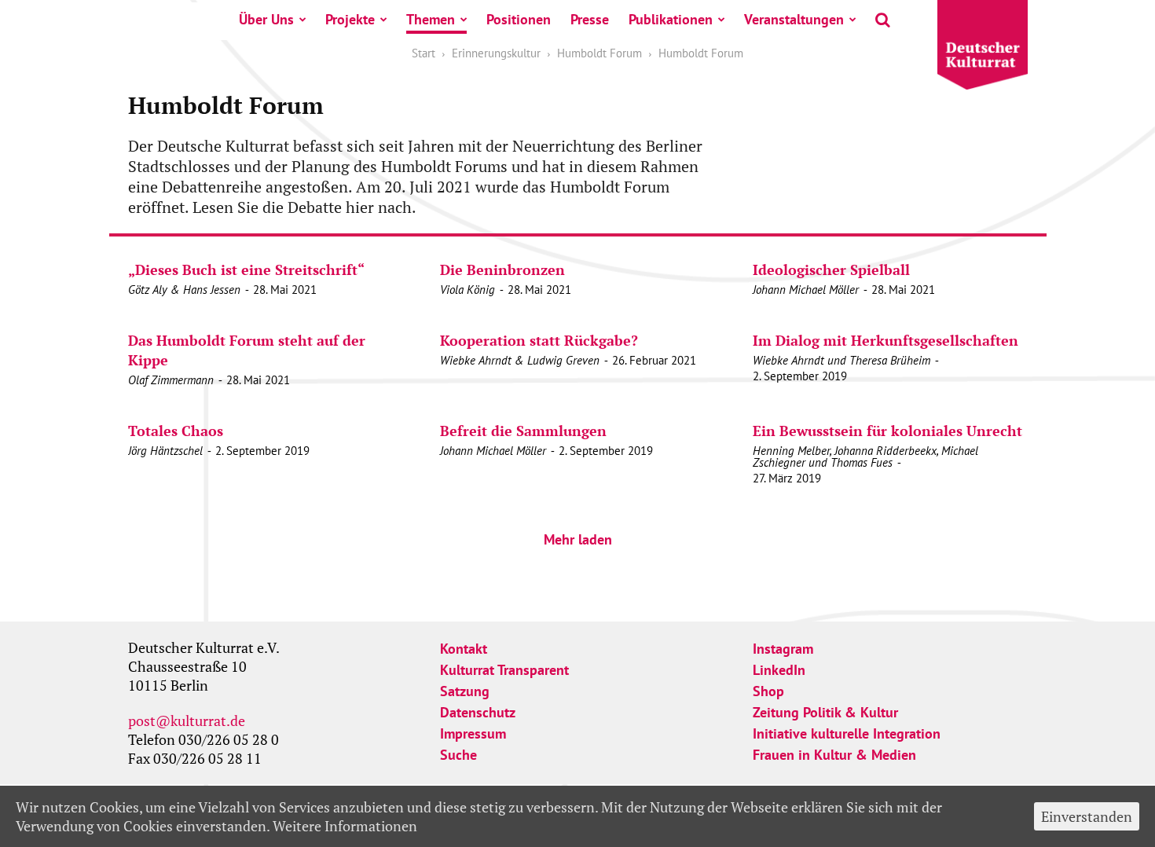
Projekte (350, 19)
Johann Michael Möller (806, 289)
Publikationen (671, 19)
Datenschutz (477, 712)
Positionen (518, 19)
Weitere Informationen (345, 825)
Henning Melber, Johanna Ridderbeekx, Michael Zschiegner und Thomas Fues (865, 456)
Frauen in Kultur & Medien (834, 755)
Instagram (783, 649)
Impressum (473, 733)
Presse (589, 19)
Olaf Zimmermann (171, 379)
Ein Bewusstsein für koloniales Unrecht (887, 430)
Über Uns (266, 19)
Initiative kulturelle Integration (846, 733)
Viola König (467, 289)
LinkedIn (779, 670)
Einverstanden (1086, 816)
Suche (458, 755)
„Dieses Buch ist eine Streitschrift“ (246, 269)
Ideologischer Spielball (831, 269)
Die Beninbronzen (502, 269)
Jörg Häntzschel (165, 450)
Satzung (465, 691)
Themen (430, 19)
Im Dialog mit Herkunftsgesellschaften (885, 340)
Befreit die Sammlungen (523, 430)
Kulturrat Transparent (504, 670)
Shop (768, 691)
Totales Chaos (175, 430)
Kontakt (463, 649)
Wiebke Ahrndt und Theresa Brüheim (841, 360)
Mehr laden (578, 539)
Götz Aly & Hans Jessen (184, 289)
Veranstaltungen (794, 19)
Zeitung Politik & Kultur (825, 712)
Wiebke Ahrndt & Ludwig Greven (520, 360)
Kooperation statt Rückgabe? (539, 340)
